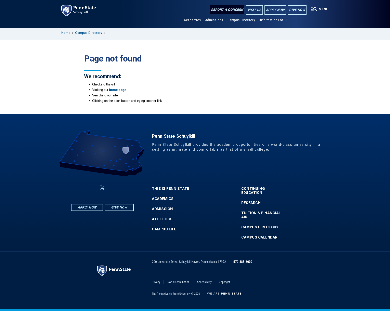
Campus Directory (241, 20)
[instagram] (123, 187)
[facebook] (82, 187)
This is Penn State (170, 189)
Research (251, 203)
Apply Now (275, 10)
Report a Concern (227, 10)
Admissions (214, 20)
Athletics (162, 219)
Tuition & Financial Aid (261, 215)
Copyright (224, 282)
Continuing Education (253, 191)
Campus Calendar (259, 237)
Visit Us (254, 10)
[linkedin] (92, 187)
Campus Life (164, 229)
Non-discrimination (179, 282)
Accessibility (204, 282)
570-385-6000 (242, 262)
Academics (192, 20)
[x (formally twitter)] (102, 187)
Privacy (156, 282)
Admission (162, 209)
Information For (271, 20)
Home (65, 33)
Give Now (297, 10)
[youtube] (112, 187)
